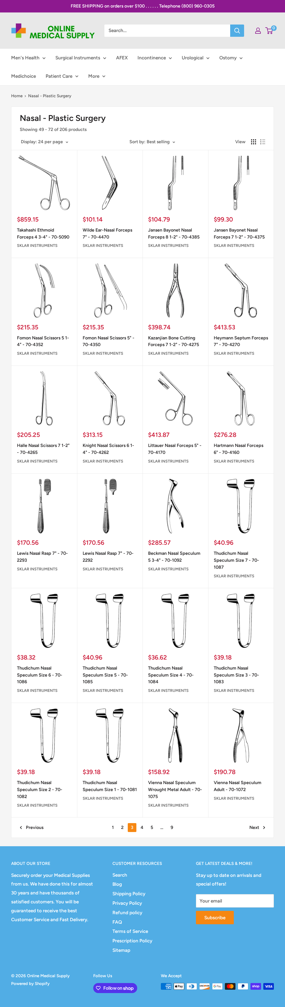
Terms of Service (130, 931)
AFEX (122, 57)
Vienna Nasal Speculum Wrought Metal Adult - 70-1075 (175, 789)
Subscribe (214, 917)
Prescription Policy (132, 940)
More (93, 76)
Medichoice (23, 76)
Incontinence (151, 57)
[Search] (237, 31)
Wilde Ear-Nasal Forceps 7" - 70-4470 (107, 233)
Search (119, 875)
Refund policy (127, 912)
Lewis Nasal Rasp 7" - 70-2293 (42, 557)
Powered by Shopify (30, 983)
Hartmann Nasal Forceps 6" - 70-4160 (238, 449)
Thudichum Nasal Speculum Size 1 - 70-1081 (110, 786)
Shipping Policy (128, 893)
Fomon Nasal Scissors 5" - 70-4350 (108, 341)
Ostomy (228, 57)
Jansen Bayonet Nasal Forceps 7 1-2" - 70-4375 (239, 233)
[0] (269, 30)
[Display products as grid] (253, 141)
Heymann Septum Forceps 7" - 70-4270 (241, 341)
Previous (34, 827)
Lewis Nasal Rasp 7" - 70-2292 (108, 557)
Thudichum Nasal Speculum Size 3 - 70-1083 (236, 675)
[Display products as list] (262, 141)
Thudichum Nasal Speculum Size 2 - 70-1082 (39, 789)
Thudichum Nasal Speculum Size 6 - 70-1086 (39, 675)
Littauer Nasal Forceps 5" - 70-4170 (175, 449)
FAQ (117, 922)
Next (254, 827)
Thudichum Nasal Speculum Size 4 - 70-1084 (171, 675)
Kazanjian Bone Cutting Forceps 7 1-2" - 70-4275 (173, 341)
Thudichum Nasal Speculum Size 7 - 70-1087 (236, 560)
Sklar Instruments (37, 245)
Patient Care (59, 76)
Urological (192, 57)
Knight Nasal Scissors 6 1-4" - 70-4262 (108, 449)
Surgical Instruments (77, 57)
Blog (117, 884)
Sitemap (121, 950)
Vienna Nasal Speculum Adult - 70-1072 (237, 786)
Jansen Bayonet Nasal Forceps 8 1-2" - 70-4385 (174, 233)
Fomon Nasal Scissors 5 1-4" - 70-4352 (43, 341)
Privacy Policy (127, 903)
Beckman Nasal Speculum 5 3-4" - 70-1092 (174, 557)
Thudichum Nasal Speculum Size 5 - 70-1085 (105, 675)
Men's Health (25, 57)
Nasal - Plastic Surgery (49, 95)
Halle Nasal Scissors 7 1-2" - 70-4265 (43, 449)
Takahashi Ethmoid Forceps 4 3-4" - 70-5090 (43, 233)
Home (17, 95)
